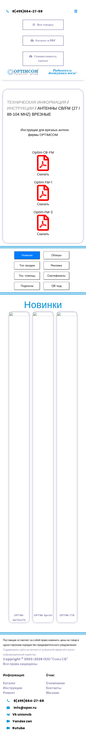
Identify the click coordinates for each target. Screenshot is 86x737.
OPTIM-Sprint (43, 615)
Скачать (43, 174)
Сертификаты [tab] (56, 276)
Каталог (9, 683)
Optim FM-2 (43, 212)
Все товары (45, 25)
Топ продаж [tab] (27, 265)
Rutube (18, 728)
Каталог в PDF (45, 40)
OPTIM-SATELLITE (19, 618)
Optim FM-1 (43, 182)
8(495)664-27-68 (27, 11)
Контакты (53, 688)
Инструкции (12, 688)
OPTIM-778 (66, 615)
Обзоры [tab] (56, 255)
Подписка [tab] (27, 286)
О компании (55, 683)
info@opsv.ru (25, 707)
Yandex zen (22, 721)
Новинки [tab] (27, 255)
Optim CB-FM (43, 152)
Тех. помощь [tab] (27, 276)
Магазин (52, 692)
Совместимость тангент (45, 58)
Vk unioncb (21, 714)
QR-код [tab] (56, 286)
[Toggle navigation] (76, 11)
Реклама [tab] (56, 265)
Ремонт (9, 692)
